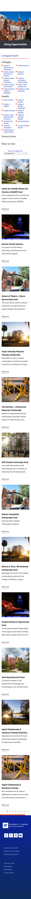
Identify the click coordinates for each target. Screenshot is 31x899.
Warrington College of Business (23, 90)
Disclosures (8, 869)
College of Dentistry (21, 101)
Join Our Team (9, 863)
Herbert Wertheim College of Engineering (9, 91)
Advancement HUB (11, 848)
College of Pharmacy (21, 111)
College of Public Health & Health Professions (9, 117)
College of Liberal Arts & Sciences (9, 85)
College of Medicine (7, 105)
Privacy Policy (9, 873)
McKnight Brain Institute (8, 122)
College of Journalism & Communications (23, 80)
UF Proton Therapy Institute (23, 126)
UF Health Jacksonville (7, 126)
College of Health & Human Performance (9, 80)
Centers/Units (9, 136)
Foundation (8, 866)
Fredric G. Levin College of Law (22, 85)
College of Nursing (9, 110)
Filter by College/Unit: (15, 151)
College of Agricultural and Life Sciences (8, 67)
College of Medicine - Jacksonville (21, 106)
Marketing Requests (11, 854)
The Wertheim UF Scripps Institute (9, 131)
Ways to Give (8, 143)
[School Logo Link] (14, 825)
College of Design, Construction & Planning (9, 74)
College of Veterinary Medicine (21, 117)
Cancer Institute (8, 100)
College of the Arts (23, 65)
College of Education (21, 73)
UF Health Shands (23, 121)
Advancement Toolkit (11, 851)
